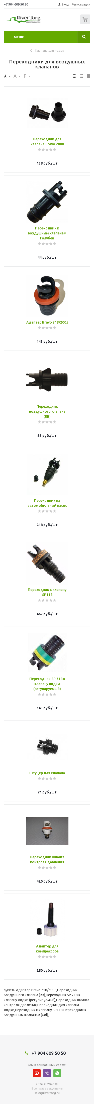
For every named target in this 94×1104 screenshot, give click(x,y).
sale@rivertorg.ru (47, 1093)
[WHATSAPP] (57, 1073)
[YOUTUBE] (37, 1073)
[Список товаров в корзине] (86, 23)
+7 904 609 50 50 (16, 4)
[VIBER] (47, 1073)
